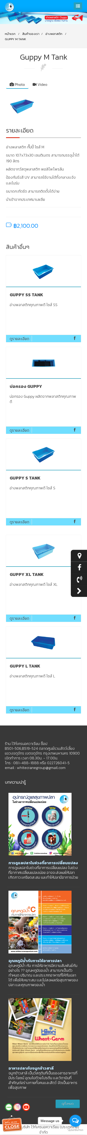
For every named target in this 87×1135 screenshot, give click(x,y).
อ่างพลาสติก (53, 34)
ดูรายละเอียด (19, 338)
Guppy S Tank (25, 478)
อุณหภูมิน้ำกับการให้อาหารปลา (35, 961)
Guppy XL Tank (27, 574)
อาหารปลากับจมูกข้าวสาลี (31, 1068)
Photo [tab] (19, 84)
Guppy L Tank (25, 666)
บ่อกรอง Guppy (26, 386)
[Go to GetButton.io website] (75, 1130)
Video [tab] (41, 84)
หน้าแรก (10, 34)
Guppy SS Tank (26, 294)
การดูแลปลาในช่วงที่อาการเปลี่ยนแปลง (43, 863)
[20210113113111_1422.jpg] (43, 105)
